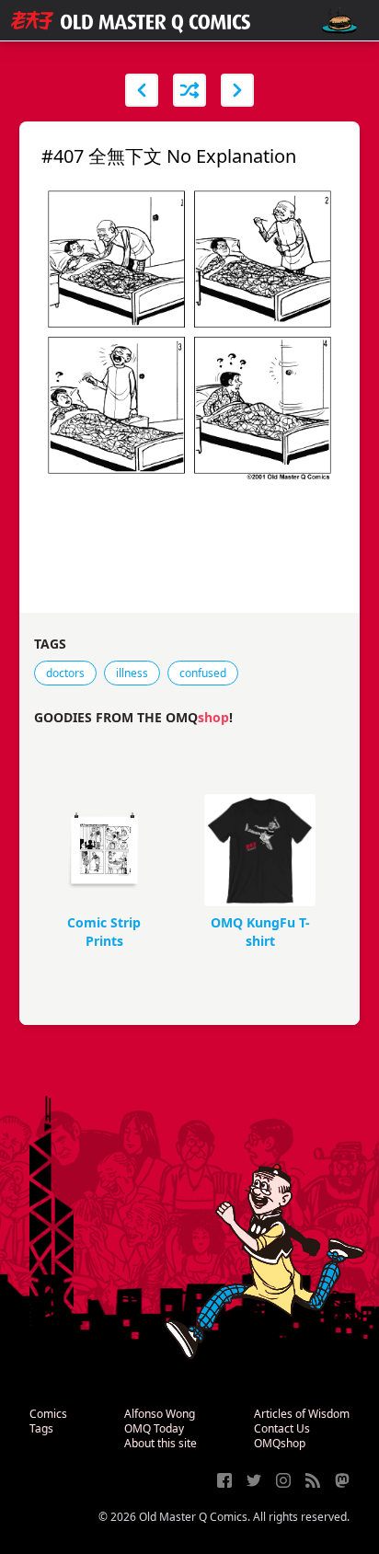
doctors (65, 673)
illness (132, 673)
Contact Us (282, 1428)
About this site (160, 1443)
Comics (48, 1414)
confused (202, 673)
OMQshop (279, 1443)
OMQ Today (154, 1428)
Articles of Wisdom (302, 1414)
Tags (41, 1428)
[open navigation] (339, 20)
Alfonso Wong (159, 1414)
